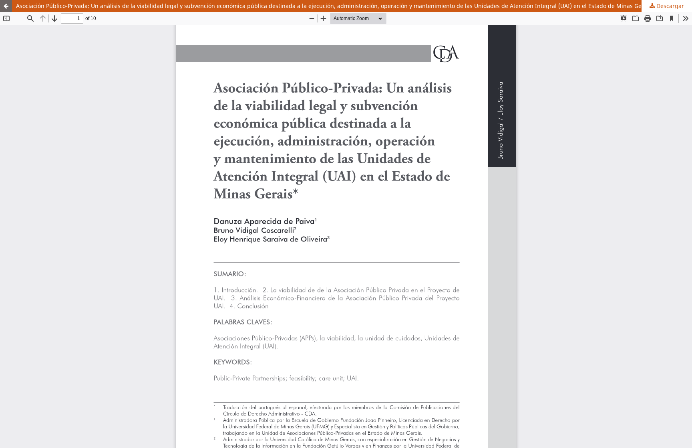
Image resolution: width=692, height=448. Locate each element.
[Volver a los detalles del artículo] (6, 6)
